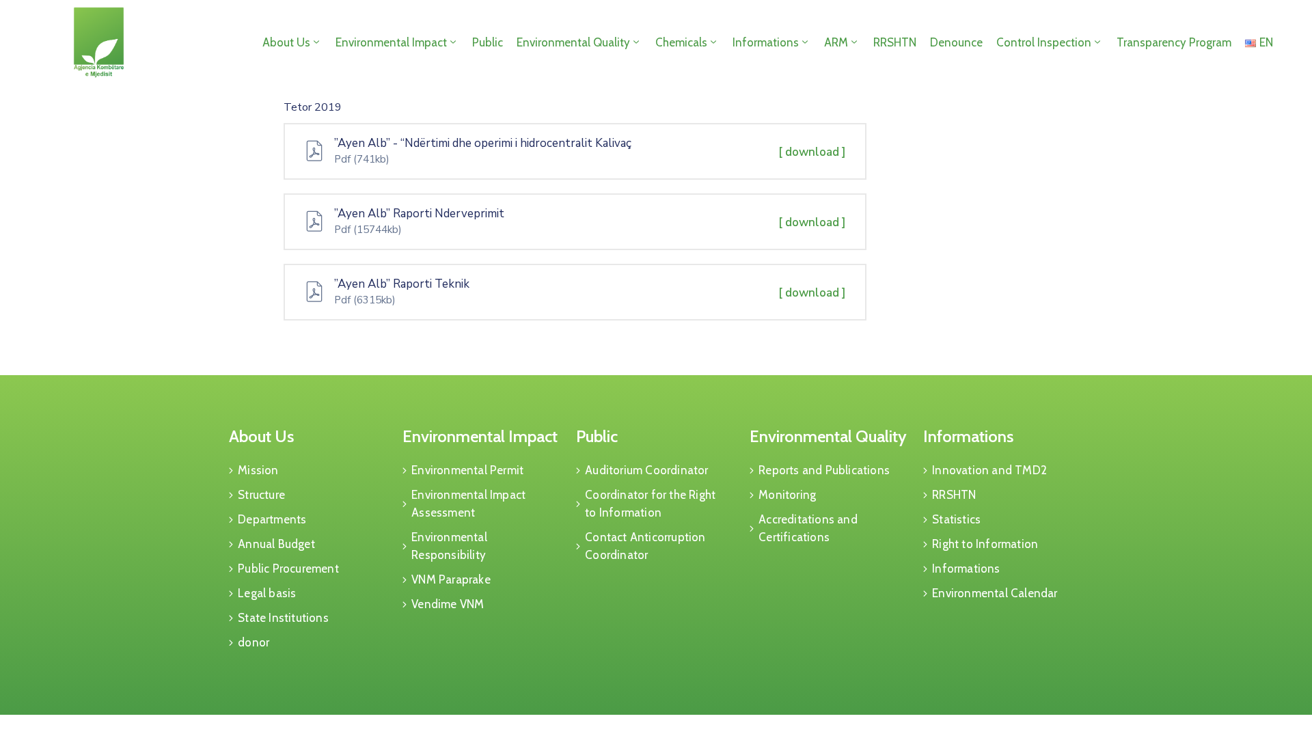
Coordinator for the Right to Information (650, 503)
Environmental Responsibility (449, 546)
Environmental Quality (573, 42)
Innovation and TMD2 (989, 470)
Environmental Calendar (994, 593)
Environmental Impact (391, 42)
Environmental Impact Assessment (468, 503)
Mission (258, 470)
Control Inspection (1043, 42)
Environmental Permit (467, 470)
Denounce (956, 42)
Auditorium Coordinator (646, 470)
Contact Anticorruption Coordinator (645, 546)
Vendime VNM (447, 604)
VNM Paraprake (451, 579)
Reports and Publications (824, 470)
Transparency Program (1174, 42)
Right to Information (985, 544)
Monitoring (787, 495)
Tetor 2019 (313, 107)
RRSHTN (894, 42)
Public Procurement (288, 568)
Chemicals (681, 42)
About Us (286, 42)
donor (253, 642)
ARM (836, 42)
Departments (272, 519)
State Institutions (283, 618)
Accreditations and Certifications (808, 528)
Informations (766, 42)
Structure (261, 495)
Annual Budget (276, 544)
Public (487, 42)
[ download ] (812, 152)
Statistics (956, 519)
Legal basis (267, 593)
